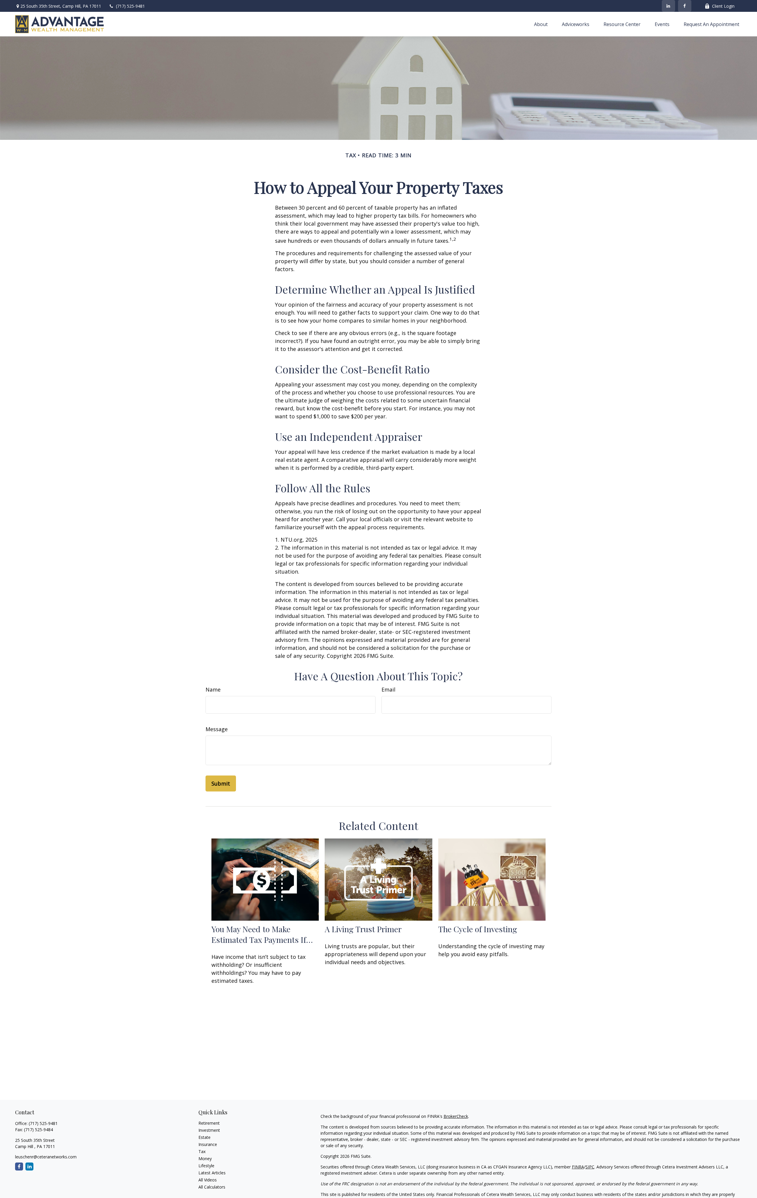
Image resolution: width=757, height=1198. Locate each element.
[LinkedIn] (668, 6)
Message (217, 729)
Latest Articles (212, 1173)
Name (213, 689)
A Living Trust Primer (363, 929)
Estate (204, 1137)
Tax (202, 1151)
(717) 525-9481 (130, 6)
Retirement (209, 1123)
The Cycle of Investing (477, 929)
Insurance (207, 1144)
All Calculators (211, 1187)
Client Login (723, 6)
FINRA (578, 1167)
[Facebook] (684, 6)
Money (205, 1158)
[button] (540, 24)
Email (388, 689)
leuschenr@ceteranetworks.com (46, 1157)
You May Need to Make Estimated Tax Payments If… (262, 934)
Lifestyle (206, 1165)
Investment (209, 1130)
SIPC (589, 1167)
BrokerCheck (456, 1116)
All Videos (207, 1180)
